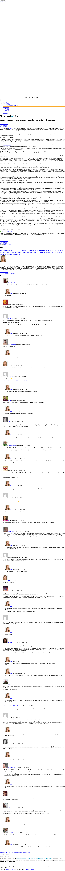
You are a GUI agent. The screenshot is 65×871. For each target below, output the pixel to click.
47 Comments (14, 122)
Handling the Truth (7, 145)
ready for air (26, 252)
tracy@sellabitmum (12, 344)
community (15, 250)
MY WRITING (6, 108)
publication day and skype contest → (7, 273)
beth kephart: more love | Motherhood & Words (12, 705)
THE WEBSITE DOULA (28, 869)
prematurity (9, 252)
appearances (3, 250)
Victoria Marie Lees (12, 642)
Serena (9, 400)
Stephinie (10, 743)
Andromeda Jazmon (12, 445)
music (1, 252)
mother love (60, 250)
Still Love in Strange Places (48, 132)
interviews (38, 250)
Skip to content (3, 0)
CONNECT (5, 113)
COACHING (8, 104)
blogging (10, 250)
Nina (9, 520)
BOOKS (7, 109)
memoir (46, 250)
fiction (30, 250)
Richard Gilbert (11, 832)
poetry (4, 252)
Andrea (9, 421)
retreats (43, 252)
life (42, 250)
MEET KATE (5, 102)
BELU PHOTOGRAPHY (11, 869)
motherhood (52, 250)
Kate (10, 122)
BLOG (4, 111)
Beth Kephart (10, 318)
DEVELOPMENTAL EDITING (11, 105)
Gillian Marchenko (11, 282)
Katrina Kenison (11, 531)
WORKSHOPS (6, 107)
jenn (9, 684)
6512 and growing (11, 767)
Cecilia (9, 590)
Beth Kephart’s (11, 128)
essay (26, 250)
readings (20, 252)
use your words (56, 252)
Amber (9, 807)
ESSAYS (7, 110)
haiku (33, 250)
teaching (48, 252)
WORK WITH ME (6, 103)
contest (23, 250)
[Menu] (0, 100)
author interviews (7, 244)
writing (17, 254)
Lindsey (9, 795)
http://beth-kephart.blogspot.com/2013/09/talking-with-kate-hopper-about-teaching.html (20, 380)
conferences (18, 250)
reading (14, 252)
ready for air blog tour (36, 252)
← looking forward (4, 272)
